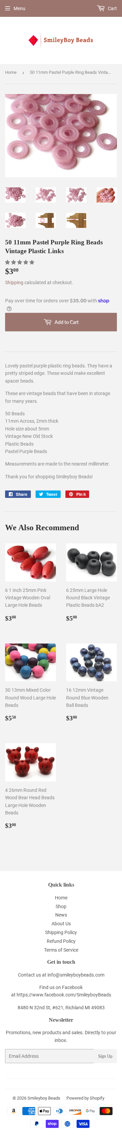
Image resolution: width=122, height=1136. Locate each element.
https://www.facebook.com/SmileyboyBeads (64, 994)
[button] (20, 262)
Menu (19, 8)
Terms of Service (61, 950)
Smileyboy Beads (43, 1098)
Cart (112, 8)
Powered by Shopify (85, 1098)
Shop (61, 906)
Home (11, 72)
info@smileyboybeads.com (75, 975)
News (61, 915)
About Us (61, 923)
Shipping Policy (61, 932)
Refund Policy (61, 941)
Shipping (14, 282)
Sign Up (105, 1056)
